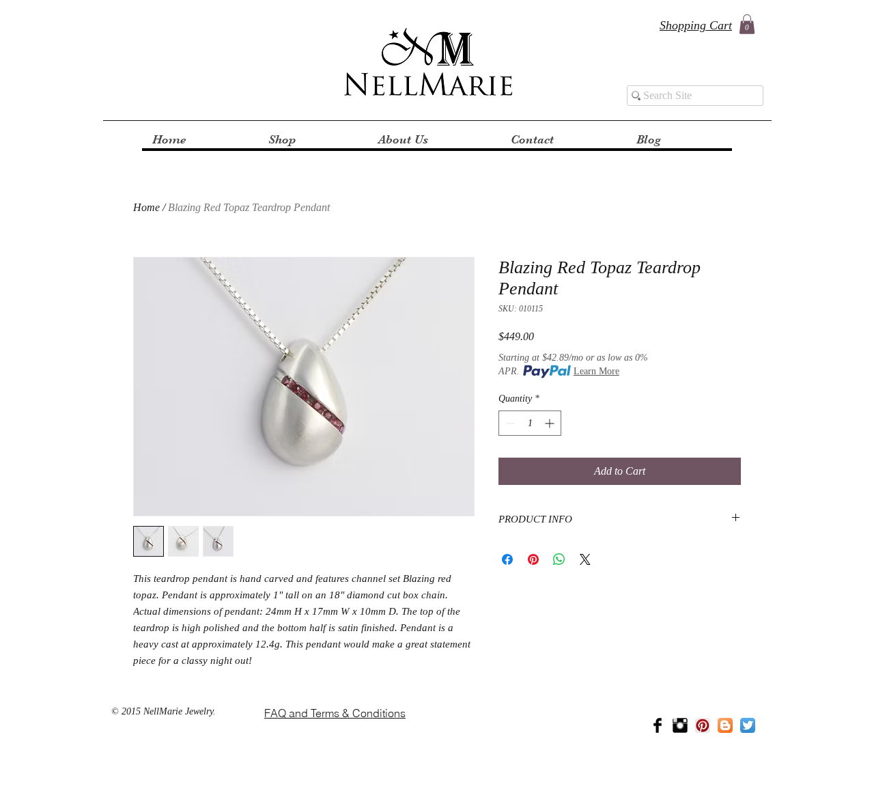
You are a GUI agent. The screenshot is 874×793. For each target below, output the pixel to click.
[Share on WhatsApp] (559, 559)
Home (146, 207)
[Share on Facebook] (507, 559)
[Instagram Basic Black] (680, 725)
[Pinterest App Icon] (702, 725)
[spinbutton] (530, 423)
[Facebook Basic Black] (657, 725)
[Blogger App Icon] (725, 725)
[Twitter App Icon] (747, 725)
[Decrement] (509, 423)
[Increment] (550, 423)
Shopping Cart (696, 25)
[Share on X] (585, 559)
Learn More (596, 371)
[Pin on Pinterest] (533, 559)
